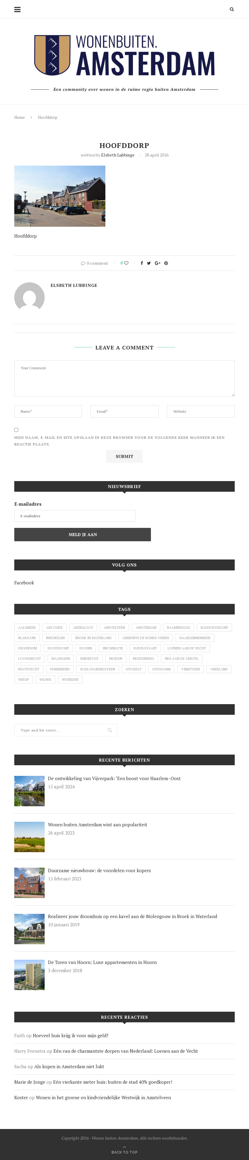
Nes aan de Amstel (182, 658)
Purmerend (60, 669)
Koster (21, 1097)
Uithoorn (161, 669)
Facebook (24, 583)
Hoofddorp (58, 648)
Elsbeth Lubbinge (118, 155)
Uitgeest (134, 669)
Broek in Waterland (93, 638)
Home (19, 117)
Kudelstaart (145, 648)
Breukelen (55, 638)
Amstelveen (114, 627)
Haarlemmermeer (194, 638)
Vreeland (219, 669)
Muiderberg (143, 658)
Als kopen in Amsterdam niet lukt (69, 1066)
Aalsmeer (27, 627)
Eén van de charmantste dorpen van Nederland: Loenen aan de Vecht (125, 1051)
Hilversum (27, 648)
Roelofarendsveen (97, 669)
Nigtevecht (28, 669)
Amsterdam (146, 627)
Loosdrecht (29, 658)
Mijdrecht (89, 658)
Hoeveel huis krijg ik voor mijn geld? (70, 1035)
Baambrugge (178, 627)
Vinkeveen (190, 669)
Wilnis (45, 679)
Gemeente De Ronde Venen (145, 638)
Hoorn (86, 648)
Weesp (23, 679)
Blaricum (27, 638)
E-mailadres (28, 504)
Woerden (70, 679)
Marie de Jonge (29, 1082)
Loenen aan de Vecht (187, 648)
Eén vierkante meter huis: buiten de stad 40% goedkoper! (112, 1082)
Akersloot (83, 627)
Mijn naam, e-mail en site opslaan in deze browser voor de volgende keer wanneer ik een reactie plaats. (119, 440)
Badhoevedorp (214, 627)
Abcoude (54, 627)
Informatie (113, 648)
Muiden (115, 658)
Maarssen (61, 658)
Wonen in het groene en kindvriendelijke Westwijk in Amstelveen (103, 1097)
